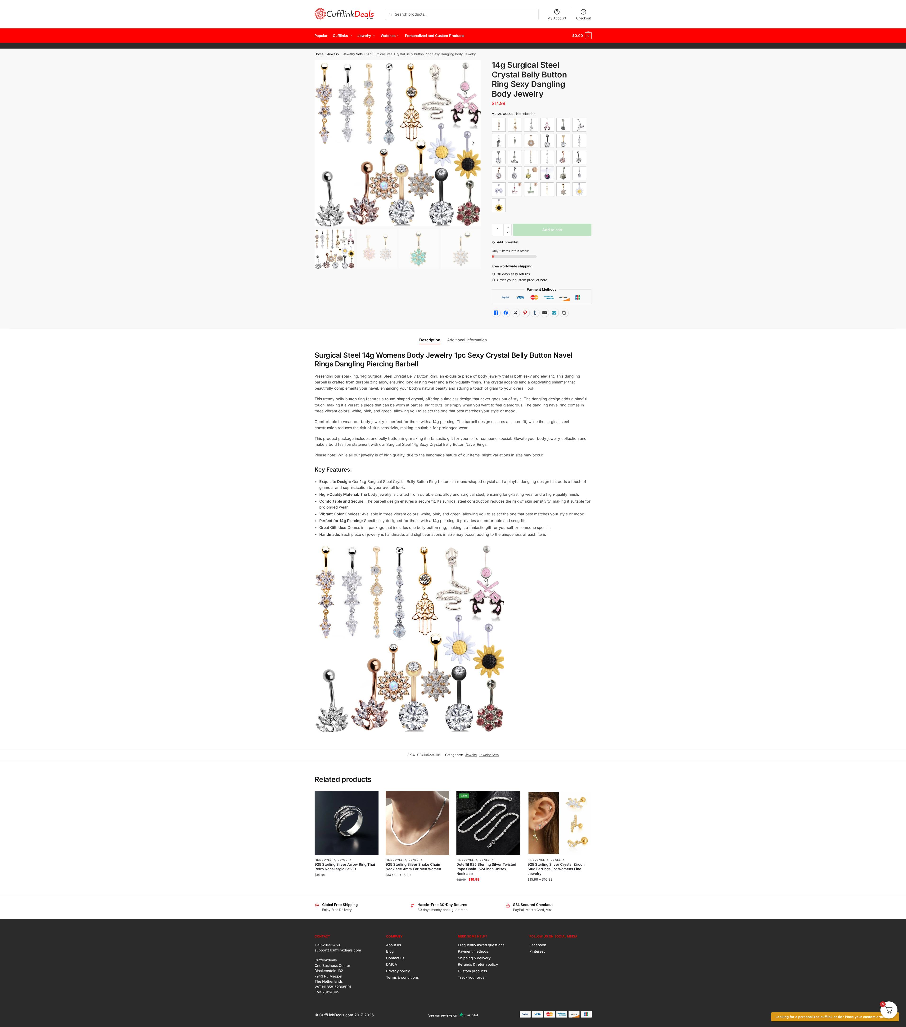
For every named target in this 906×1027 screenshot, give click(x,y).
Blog (390, 951)
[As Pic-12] (547, 125)
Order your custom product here (522, 280)
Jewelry (333, 54)
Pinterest (537, 951)
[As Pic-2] (579, 141)
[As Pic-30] (579, 173)
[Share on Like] (496, 312)
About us (393, 945)
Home (319, 54)
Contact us (395, 958)
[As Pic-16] (515, 141)
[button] (473, 143)
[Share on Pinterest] (525, 312)
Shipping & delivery (474, 958)
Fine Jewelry (325, 859)
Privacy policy (398, 971)
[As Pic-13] (563, 125)
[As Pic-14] (579, 125)
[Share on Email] (544, 312)
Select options (346, 889)
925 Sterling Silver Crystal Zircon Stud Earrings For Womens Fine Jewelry (556, 869)
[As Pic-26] (499, 173)
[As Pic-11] (531, 125)
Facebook (537, 945)
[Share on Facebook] (505, 312)
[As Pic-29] (547, 173)
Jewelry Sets (353, 54)
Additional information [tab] (467, 340)
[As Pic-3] (563, 173)
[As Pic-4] (515, 189)
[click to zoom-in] (398, 143)
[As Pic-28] (531, 173)
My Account (556, 18)
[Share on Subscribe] (554, 312)
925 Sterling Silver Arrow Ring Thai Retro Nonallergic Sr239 (345, 866)
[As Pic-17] (531, 141)
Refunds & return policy (478, 964)
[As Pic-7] (563, 189)
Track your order (472, 977)
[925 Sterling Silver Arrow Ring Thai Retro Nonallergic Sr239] (347, 823)
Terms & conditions (402, 977)
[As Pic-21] (515, 157)
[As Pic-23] (547, 157)
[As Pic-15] (499, 141)
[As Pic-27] (515, 173)
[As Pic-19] (563, 141)
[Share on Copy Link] (564, 312)
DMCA (391, 964)
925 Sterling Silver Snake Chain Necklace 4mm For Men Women (413, 866)
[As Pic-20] (499, 157)
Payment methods (473, 951)
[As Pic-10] (515, 125)
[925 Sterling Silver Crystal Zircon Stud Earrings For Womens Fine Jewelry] (559, 823)
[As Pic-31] (499, 189)
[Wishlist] (371, 798)
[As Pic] (499, 125)
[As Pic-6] (547, 189)
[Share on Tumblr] (535, 312)
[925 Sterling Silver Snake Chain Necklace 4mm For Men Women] (418, 823)
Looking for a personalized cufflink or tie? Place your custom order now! (835, 1017)
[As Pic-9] (499, 205)
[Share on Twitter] (515, 312)
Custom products (472, 971)
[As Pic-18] (547, 141)
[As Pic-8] (579, 189)
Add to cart (552, 229)
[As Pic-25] (579, 157)
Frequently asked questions (481, 945)
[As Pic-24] (563, 157)
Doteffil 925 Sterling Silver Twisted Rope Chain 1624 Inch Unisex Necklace (486, 869)
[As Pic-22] (531, 157)
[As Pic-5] (531, 189)
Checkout (583, 18)
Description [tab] (429, 340)
